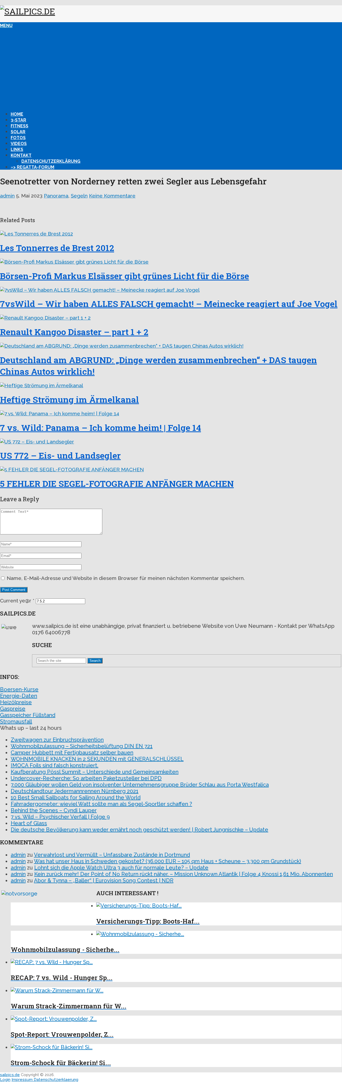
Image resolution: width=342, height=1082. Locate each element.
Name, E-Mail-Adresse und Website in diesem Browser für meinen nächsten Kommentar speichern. (126, 578)
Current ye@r (17, 600)
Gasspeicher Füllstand (27, 715)
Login (5, 1079)
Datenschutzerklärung (50, 161)
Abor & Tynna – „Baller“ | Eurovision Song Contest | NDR (103, 880)
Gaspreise (12, 708)
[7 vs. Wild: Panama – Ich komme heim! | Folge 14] (171, 413)
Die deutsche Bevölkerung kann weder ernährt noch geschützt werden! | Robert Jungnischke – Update (139, 829)
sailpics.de (10, 1074)
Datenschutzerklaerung (56, 1079)
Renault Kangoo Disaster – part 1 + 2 (74, 331)
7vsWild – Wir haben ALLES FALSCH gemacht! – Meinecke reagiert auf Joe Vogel (168, 303)
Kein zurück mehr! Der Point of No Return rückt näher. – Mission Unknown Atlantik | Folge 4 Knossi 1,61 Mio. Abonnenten (183, 874)
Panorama (56, 196)
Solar (18, 131)
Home (17, 114)
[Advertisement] (171, 68)
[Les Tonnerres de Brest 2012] (171, 234)
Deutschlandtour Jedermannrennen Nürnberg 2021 (74, 791)
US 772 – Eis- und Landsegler (60, 455)
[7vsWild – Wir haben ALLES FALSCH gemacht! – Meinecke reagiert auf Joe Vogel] (171, 290)
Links (17, 149)
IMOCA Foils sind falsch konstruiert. (54, 765)
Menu (6, 25)
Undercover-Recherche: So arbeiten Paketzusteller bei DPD (86, 778)
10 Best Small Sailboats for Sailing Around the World (76, 797)
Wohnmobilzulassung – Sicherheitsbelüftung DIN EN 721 (82, 746)
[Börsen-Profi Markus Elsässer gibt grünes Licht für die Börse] (171, 262)
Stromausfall (16, 721)
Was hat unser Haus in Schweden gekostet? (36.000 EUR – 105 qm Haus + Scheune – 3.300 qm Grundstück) (167, 861)
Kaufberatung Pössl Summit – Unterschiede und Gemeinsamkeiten (94, 772)
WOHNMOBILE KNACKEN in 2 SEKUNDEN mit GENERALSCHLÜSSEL (97, 759)
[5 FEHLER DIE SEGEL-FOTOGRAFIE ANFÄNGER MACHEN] (171, 469)
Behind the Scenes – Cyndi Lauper (54, 810)
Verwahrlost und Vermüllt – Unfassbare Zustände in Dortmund (112, 855)
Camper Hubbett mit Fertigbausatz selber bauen (72, 752)
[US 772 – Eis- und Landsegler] (171, 442)
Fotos (18, 137)
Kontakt (21, 155)
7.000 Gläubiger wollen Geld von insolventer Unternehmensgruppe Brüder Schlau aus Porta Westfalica (140, 784)
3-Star (18, 120)
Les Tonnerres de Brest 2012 (57, 247)
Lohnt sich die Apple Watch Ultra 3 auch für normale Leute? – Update (121, 867)
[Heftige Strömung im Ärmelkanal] (171, 385)
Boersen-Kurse (19, 689)
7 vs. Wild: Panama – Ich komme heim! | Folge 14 (100, 427)
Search (95, 661)
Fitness (19, 125)
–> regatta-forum (32, 167)
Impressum (22, 1079)
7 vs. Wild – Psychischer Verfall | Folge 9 (60, 817)
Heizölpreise (16, 702)
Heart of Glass (29, 823)
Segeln (79, 196)
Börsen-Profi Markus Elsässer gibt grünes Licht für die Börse (124, 276)
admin (7, 196)
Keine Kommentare (112, 196)
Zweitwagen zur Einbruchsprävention (57, 739)
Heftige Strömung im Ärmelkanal (69, 399)
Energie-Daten (18, 696)
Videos (19, 143)
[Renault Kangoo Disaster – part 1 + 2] (171, 318)
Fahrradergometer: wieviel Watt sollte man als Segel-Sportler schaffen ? (101, 804)
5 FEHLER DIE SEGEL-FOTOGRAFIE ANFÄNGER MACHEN (117, 483)
